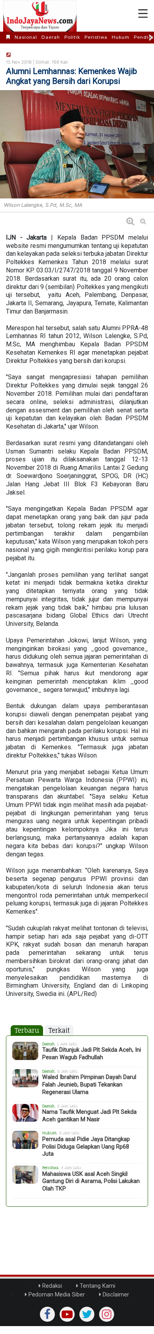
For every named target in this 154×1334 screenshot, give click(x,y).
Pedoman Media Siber (56, 1294)
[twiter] (87, 1314)
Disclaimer (115, 1294)
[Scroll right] (151, 37)
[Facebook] (47, 1314)
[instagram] (107, 1314)
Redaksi (51, 1286)
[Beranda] (8, 37)
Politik (72, 37)
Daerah (50, 37)
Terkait (59, 1030)
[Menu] (143, 14)
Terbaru (27, 1030)
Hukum (121, 37)
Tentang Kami (96, 1286)
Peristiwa (96, 37)
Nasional (26, 37)
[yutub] (67, 1314)
